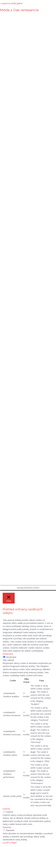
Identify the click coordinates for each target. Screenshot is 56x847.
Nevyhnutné (11, 657)
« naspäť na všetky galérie (11, 3)
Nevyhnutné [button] (8, 654)
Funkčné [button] (6, 808)
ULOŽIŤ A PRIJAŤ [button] (10, 842)
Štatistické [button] (7, 827)
